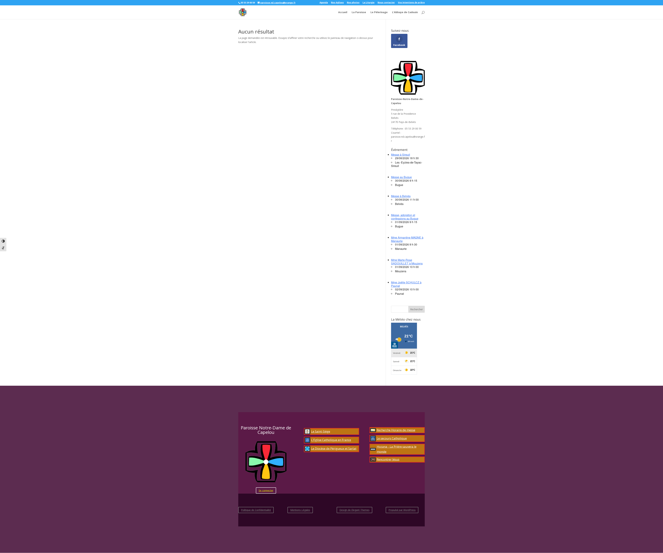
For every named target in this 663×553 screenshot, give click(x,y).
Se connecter (266, 490)
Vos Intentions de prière (411, 3)
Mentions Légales (300, 510)
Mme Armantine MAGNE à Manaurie (407, 239)
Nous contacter (386, 3)
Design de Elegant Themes (354, 510)
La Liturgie (368, 3)
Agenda (324, 3)
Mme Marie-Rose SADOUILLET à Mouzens (407, 261)
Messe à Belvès (401, 196)
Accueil (342, 12)
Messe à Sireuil (400, 155)
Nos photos (353, 3)
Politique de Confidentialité (256, 510)
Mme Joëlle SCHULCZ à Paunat (406, 284)
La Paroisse (359, 12)
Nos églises (337, 3)
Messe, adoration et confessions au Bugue (404, 216)
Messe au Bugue (401, 177)
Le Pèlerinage (379, 12)
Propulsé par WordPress (402, 510)
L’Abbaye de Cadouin (405, 12)
